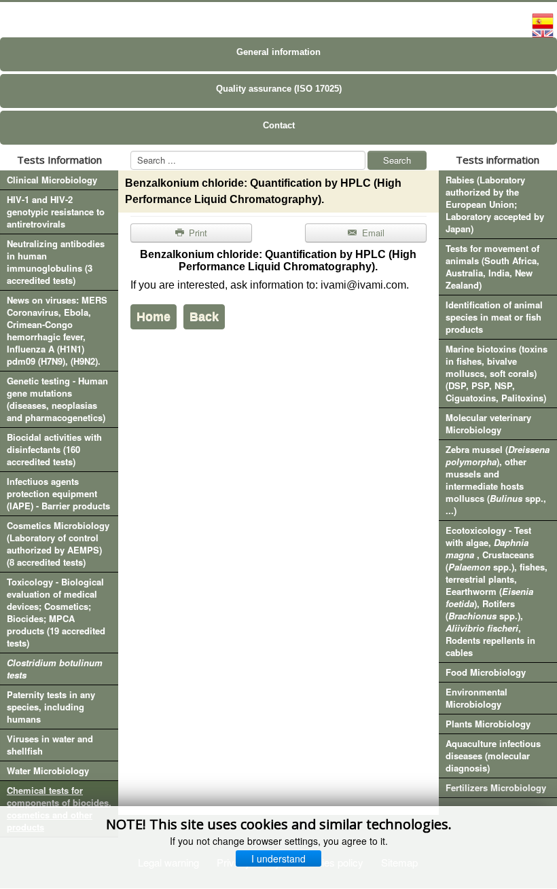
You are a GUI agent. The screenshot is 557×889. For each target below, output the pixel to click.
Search (397, 159)
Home (153, 316)
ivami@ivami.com (363, 285)
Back (204, 316)
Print (196, 232)
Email (371, 232)
